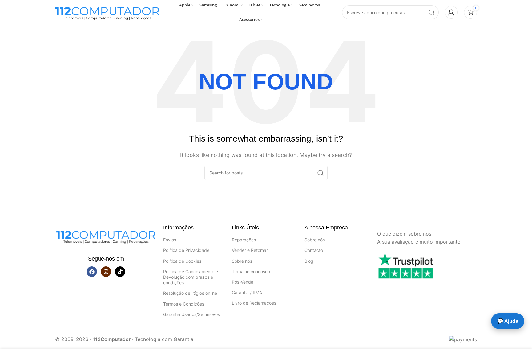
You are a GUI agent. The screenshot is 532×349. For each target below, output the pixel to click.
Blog (308, 261)
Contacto (313, 250)
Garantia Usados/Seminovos (191, 314)
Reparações (244, 239)
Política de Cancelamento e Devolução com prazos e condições (190, 277)
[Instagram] (106, 271)
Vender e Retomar (250, 250)
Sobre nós (242, 261)
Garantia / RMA (247, 292)
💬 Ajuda (507, 321)
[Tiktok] (120, 271)
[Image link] (106, 235)
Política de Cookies (182, 261)
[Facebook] (92, 271)
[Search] (432, 12)
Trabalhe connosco (251, 271)
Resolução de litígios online (190, 293)
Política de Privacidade (186, 250)
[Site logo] (107, 12)
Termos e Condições (183, 303)
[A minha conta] (451, 12)
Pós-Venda (242, 282)
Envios (169, 239)
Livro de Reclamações (254, 303)
